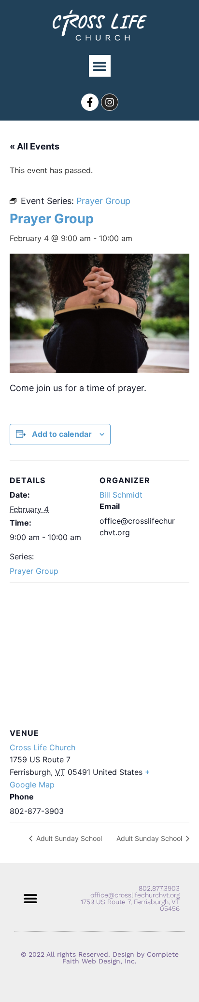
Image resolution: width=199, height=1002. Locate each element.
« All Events (34, 146)
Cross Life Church (42, 747)
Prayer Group (34, 571)
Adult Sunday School (68, 838)
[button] (100, 66)
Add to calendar (62, 434)
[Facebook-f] (90, 102)
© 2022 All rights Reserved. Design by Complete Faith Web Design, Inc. (100, 957)
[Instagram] (109, 102)
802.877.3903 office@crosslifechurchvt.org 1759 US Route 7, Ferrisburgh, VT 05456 (130, 898)
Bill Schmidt (121, 495)
